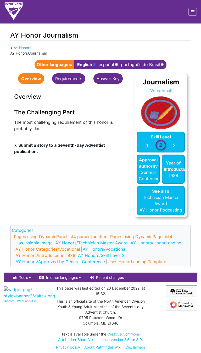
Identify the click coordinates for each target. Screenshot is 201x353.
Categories (23, 230)
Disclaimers (135, 347)
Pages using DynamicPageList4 (141, 236)
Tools (23, 277)
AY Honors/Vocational (104, 249)
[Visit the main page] (13, 11)
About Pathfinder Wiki (102, 347)
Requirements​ (68, 78)
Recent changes (110, 277)
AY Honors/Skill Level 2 (101, 255)
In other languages (62, 277)
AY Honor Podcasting (160, 210)
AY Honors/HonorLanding (156, 242)
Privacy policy (68, 347)
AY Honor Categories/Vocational (47, 249)
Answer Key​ (108, 78)
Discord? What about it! (20, 301)
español (106, 64)
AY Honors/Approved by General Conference (60, 261)
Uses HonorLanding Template (137, 261)
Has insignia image (34, 242)
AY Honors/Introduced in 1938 (45, 255)
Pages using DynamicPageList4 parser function (60, 236)
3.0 (139, 339)
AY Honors (22, 47)
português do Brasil (140, 64)
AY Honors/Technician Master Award (91, 242)
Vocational (160, 90)
